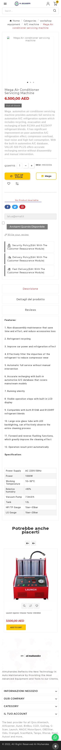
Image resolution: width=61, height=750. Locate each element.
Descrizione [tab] (30, 288)
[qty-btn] (31, 165)
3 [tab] (33, 82)
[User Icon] (49, 3)
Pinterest (22, 207)
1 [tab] (27, 82)
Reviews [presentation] (30, 310)
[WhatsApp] (55, 737)
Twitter (15, 207)
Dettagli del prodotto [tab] (30, 299)
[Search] (54, 10)
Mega (48, 176)
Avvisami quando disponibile (27, 226)
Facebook (8, 207)
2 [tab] (30, 82)
